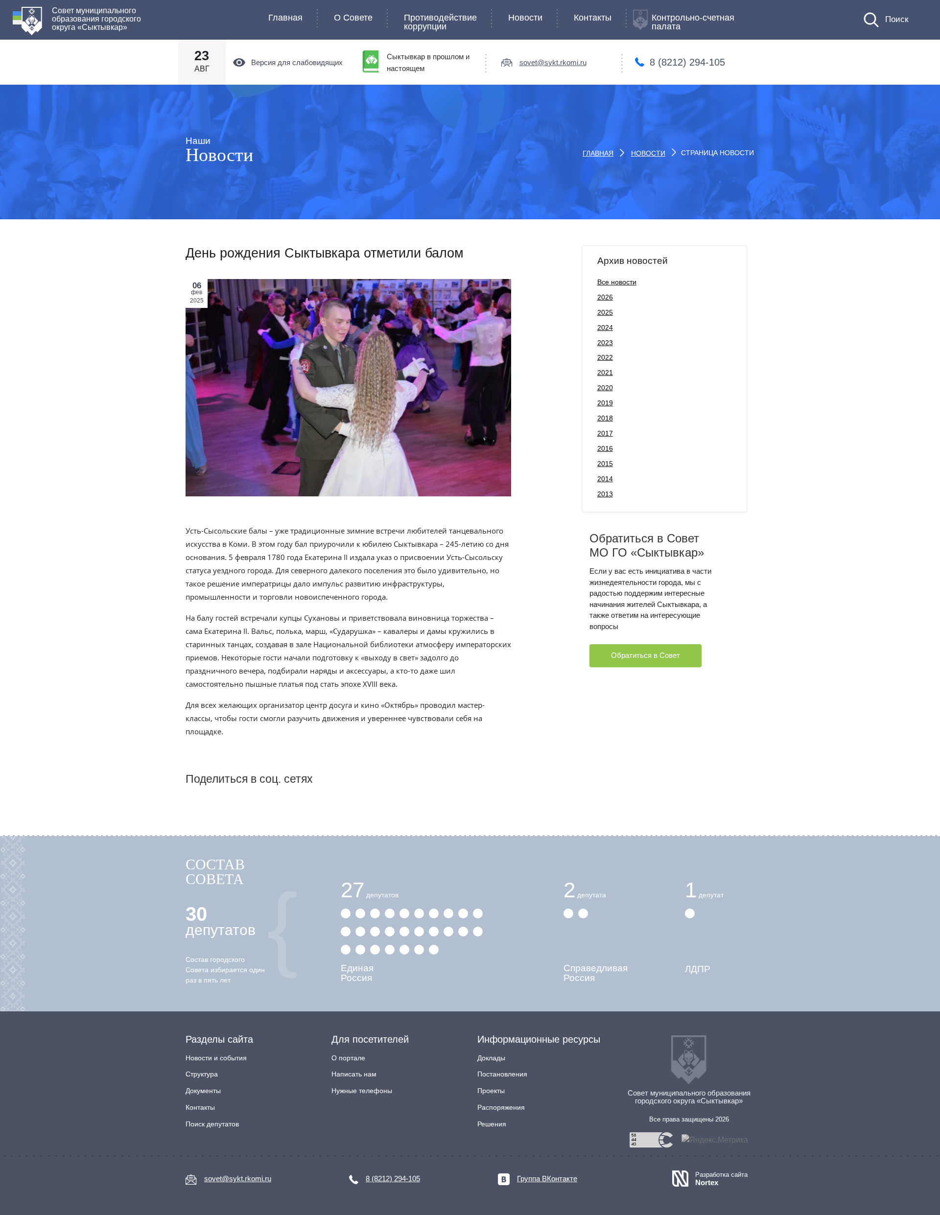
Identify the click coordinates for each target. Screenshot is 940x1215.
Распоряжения (501, 1107)
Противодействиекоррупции (440, 22)
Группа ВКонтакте (547, 1178)
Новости (525, 18)
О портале (348, 1058)
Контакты (592, 18)
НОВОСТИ (648, 153)
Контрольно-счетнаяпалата (693, 22)
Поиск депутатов (212, 1124)
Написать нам (353, 1074)
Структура (202, 1074)
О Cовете (353, 18)
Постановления (502, 1074)
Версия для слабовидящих (297, 62)
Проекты (491, 1091)
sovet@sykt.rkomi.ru (553, 62)
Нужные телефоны (361, 1091)
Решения (491, 1124)
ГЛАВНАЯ (598, 153)
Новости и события (216, 1058)
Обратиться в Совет (645, 655)
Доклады (491, 1058)
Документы (203, 1091)
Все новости (616, 282)
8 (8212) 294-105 (687, 62)
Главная (285, 18)
